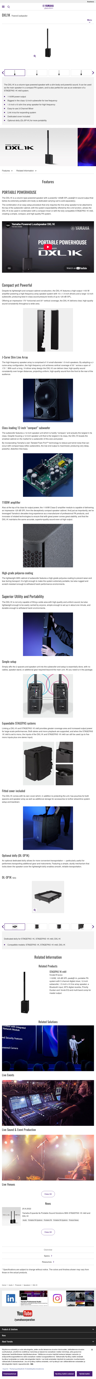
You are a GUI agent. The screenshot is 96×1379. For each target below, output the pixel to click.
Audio (11, 1285)
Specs (47, 1255)
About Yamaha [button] (7, 1341)
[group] (14, 72)
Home (4, 1285)
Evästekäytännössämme (34, 1369)
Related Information (25, 170)
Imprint (5, 1369)
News (4, 1335)
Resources (47, 1261)
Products (18, 1285)
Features (6, 170)
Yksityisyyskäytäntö (17, 1369)
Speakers (27, 1285)
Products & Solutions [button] (10, 1329)
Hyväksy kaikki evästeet (64, 1374)
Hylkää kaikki (84, 1374)
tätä (31, 1364)
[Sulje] (92, 1349)
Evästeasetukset (10, 1374)
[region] (48, 1362)
